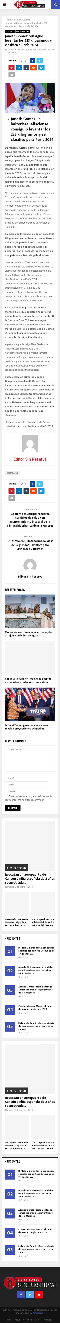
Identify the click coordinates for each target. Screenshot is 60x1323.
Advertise (27, 1320)
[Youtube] (39, 1294)
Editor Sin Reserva (16, 50)
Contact (48, 1320)
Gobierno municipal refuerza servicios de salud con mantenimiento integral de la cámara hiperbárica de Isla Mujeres (30, 519)
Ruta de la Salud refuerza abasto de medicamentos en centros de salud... (36, 1026)
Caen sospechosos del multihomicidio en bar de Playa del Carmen (43, 922)
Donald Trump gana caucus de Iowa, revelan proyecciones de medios (27, 727)
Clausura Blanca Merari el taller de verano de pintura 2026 (35, 1007)
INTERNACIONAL (22, 31)
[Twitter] (30, 1294)
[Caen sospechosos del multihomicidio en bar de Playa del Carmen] (43, 904)
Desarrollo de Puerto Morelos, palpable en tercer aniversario (16, 922)
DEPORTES (10, 31)
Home (8, 1320)
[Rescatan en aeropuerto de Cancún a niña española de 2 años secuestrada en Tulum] (30, 846)
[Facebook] (21, 1294)
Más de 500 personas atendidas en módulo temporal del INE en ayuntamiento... (35, 970)
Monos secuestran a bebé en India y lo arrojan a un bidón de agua (28, 634)
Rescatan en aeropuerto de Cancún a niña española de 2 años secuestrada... (30, 878)
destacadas (12, 473)
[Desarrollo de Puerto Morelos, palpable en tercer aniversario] (17, 904)
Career (38, 1320)
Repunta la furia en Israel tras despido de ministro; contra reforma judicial (28, 681)
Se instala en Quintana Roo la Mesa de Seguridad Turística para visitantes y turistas (30, 545)
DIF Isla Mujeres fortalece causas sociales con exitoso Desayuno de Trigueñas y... (36, 951)
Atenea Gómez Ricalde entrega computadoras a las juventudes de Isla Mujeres (35, 990)
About (17, 1320)
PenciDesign (38, 1313)
